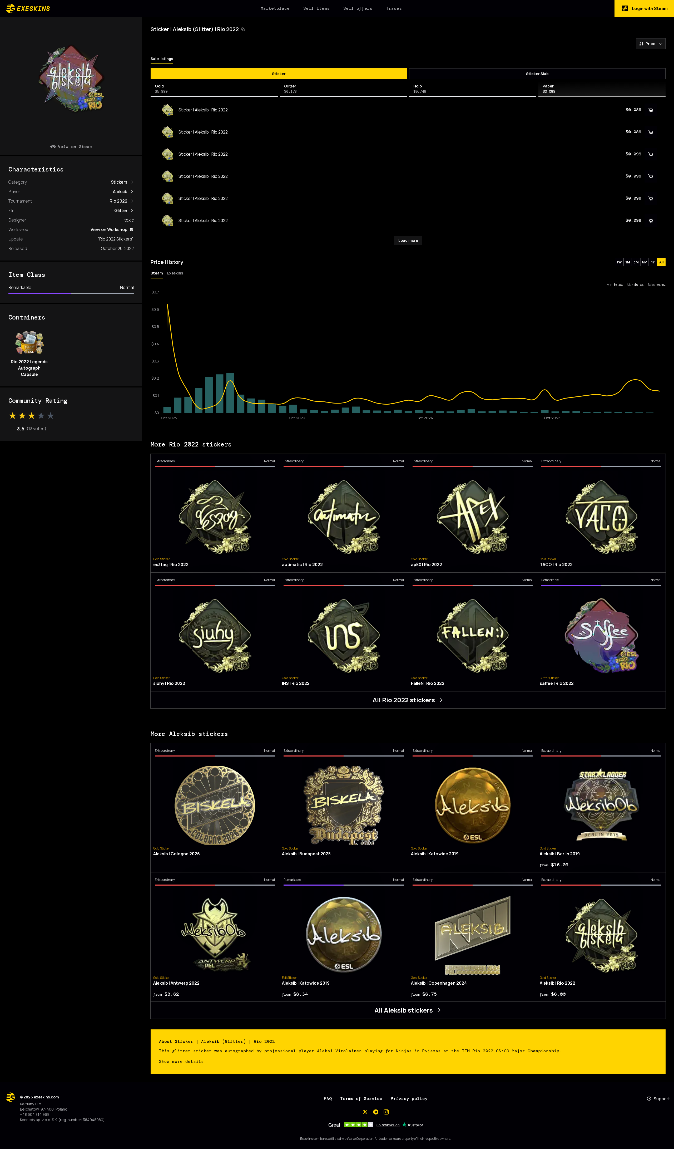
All (661, 261)
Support (662, 1099)
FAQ (328, 1098)
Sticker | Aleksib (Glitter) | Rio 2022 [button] (195, 29)
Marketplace (275, 8)
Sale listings (162, 58)
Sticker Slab (537, 73)
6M (644, 261)
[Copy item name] (243, 29)
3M (636, 261)
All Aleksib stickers (403, 1010)
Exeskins (175, 273)
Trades (394, 8)
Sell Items (316, 8)
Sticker (279, 73)
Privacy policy (409, 1098)
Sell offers (357, 8)
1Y (653, 261)
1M (627, 261)
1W (619, 261)
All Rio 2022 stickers (404, 699)
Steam (157, 273)
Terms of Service (361, 1098)
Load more (408, 240)
